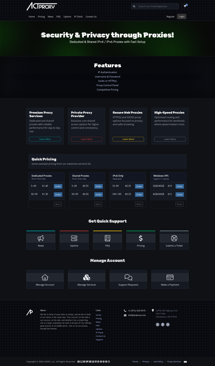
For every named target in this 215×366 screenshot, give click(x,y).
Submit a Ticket (174, 245)
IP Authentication (107, 72)
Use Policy (158, 361)
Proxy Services (174, 361)
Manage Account (45, 284)
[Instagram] (168, 324)
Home (32, 16)
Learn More (45, 139)
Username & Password (107, 76)
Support (99, 339)
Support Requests (128, 284)
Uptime (67, 16)
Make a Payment (170, 284)
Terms (135, 361)
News (50, 16)
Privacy (145, 361)
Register (171, 16)
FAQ (58, 16)
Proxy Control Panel (107, 85)
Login (181, 16)
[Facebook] (163, 324)
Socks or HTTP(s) (107, 80)
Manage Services (87, 284)
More (57, 204)
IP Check (78, 16)
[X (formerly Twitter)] (157, 324)
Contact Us (91, 16)
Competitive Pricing (107, 89)
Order (58, 186)
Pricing (41, 16)
